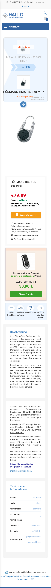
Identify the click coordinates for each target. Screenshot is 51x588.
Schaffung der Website (10, 576)
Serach (45, 13)
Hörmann (37, 497)
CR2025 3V (36, 531)
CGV (32, 579)
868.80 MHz (35, 525)
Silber (38, 503)
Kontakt (45, 576)
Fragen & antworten (31, 576)
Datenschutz (23, 579)
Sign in (26, 6)
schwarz (37, 509)
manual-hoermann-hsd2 (21, 471)
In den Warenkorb (28, 215)
